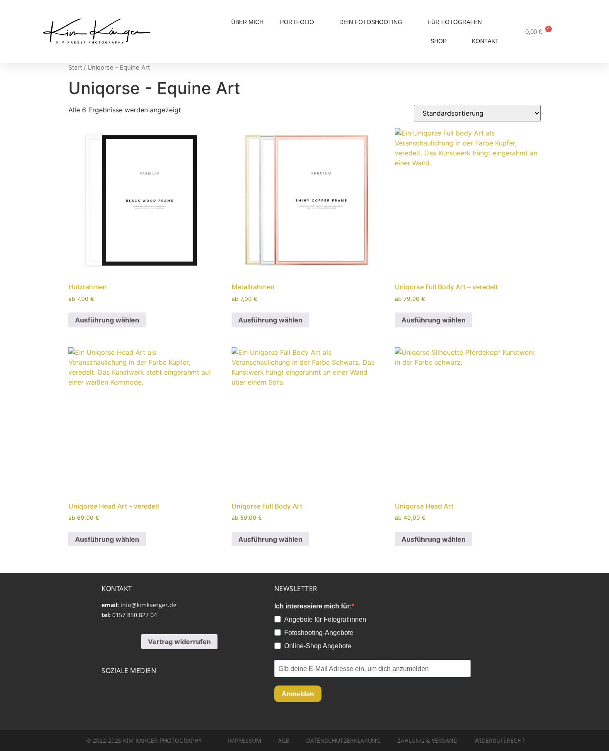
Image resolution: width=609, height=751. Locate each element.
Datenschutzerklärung (343, 740)
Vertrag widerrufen (179, 641)
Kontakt (485, 41)
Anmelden (298, 694)
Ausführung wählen (107, 320)
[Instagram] (138, 687)
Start (75, 67)
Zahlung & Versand (427, 740)
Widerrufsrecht (499, 740)
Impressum (244, 740)
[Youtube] (107, 687)
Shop (438, 41)
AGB (284, 740)
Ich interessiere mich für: (313, 606)
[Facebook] (169, 687)
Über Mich (247, 22)
